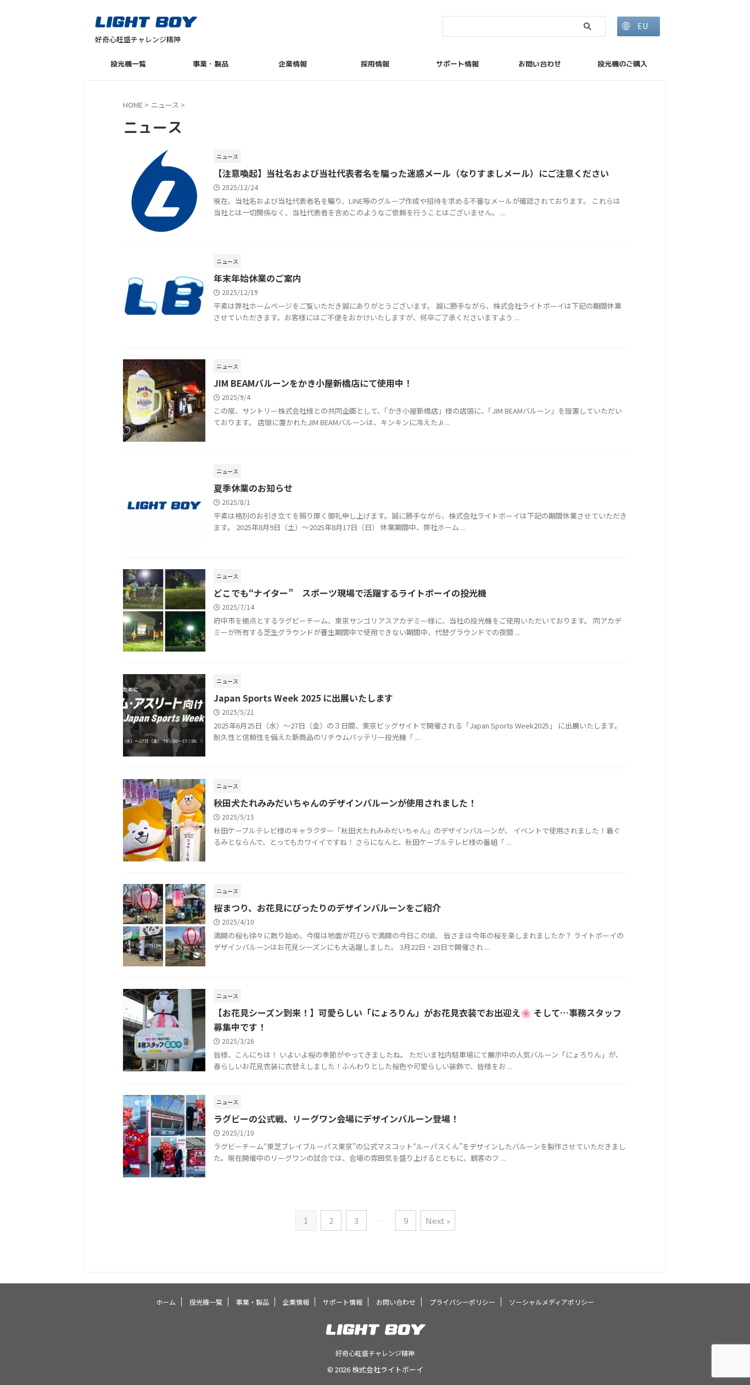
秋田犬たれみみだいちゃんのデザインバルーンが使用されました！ (345, 802)
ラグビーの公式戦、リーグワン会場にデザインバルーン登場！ (336, 1118)
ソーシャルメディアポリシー (551, 1301)
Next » (438, 1220)
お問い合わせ (539, 64)
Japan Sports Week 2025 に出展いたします (303, 697)
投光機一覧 (128, 64)
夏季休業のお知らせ (253, 487)
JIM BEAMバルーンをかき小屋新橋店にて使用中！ (313, 383)
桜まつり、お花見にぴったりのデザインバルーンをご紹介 (327, 907)
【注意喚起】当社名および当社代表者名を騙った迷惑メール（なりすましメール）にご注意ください (411, 173)
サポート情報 (457, 64)
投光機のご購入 (622, 64)
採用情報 (375, 64)
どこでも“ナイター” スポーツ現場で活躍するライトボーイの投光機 (350, 592)
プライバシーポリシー (462, 1301)
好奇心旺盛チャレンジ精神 (375, 1353)
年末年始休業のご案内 (257, 278)
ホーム (166, 1301)
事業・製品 (210, 64)
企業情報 (292, 64)
